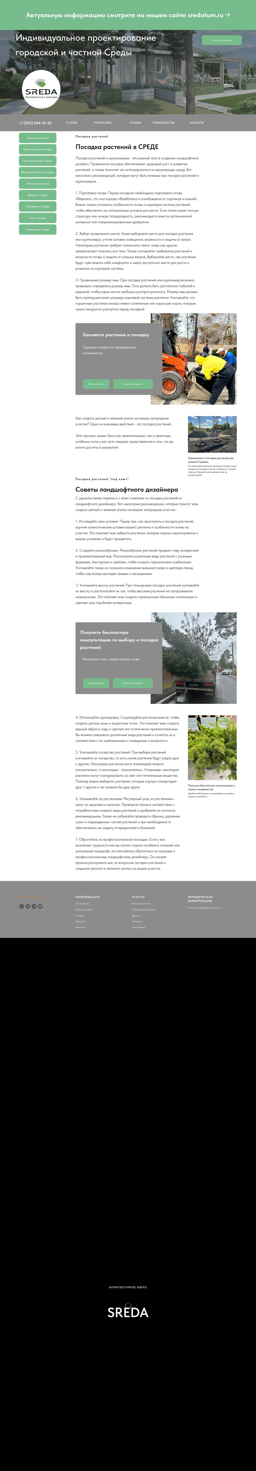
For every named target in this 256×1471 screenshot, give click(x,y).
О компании (82, 903)
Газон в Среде (37, 217)
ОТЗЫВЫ (135, 122)
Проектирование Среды (37, 149)
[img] (41, 89)
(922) (28, 123)
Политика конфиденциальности (205, 907)
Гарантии (80, 921)
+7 (21, 123)
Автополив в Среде (37, 183)
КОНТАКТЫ (196, 122)
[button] (228, 96)
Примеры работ (84, 909)
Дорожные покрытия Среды (37, 172)
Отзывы (80, 915)
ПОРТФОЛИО (103, 122)
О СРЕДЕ (71, 122)
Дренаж (136, 915)
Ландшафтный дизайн (144, 909)
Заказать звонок (221, 40)
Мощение (137, 921)
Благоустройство (141, 903)
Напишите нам (96, 383)
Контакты (81, 927)
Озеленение (138, 927)
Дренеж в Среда (37, 194)
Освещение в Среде (37, 206)
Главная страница (38, 137)
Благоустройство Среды (37, 160)
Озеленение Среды (37, 229)
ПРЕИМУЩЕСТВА (164, 122)
